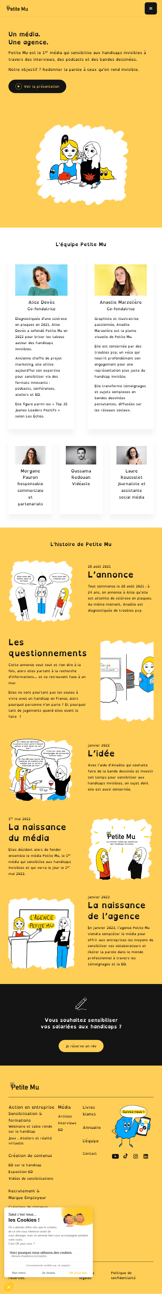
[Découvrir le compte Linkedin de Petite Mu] (145, 1156)
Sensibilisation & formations (25, 1117)
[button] (151, 8)
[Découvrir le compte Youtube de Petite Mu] (115, 1156)
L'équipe (91, 1141)
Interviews (67, 1122)
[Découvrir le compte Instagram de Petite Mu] (135, 1156)
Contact (90, 1153)
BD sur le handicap (25, 1164)
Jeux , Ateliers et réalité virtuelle (30, 1141)
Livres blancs (89, 1110)
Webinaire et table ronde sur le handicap (30, 1129)
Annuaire (92, 1127)
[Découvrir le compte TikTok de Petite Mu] (125, 1156)
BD (60, 1129)
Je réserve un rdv (81, 1046)
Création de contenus (30, 1155)
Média (64, 1107)
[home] (17, 8)
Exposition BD (20, 1171)
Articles (65, 1116)
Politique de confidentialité (123, 1275)
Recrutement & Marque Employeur (27, 1194)
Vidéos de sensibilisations (30, 1178)
